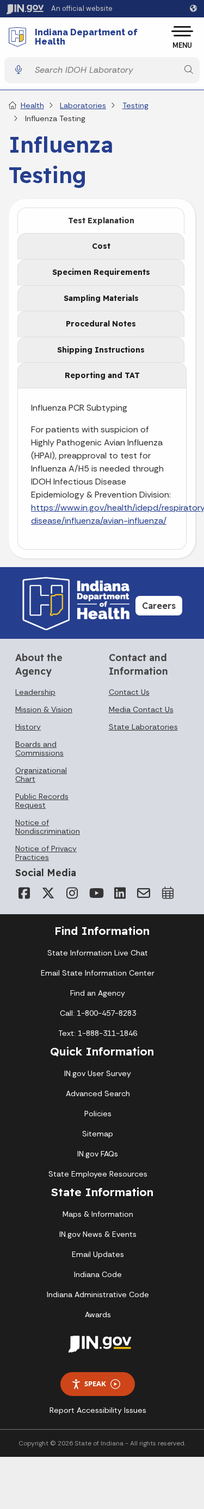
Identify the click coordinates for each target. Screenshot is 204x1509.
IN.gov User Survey (97, 1073)
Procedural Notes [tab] (101, 324)
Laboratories (83, 105)
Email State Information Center (97, 973)
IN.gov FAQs (97, 1154)
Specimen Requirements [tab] (101, 272)
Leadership (35, 692)
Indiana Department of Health (86, 37)
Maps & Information (98, 1214)
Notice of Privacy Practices (46, 853)
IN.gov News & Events (98, 1234)
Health (32, 105)
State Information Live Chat (97, 953)
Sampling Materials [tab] (101, 298)
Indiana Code (98, 1274)
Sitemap (97, 1134)
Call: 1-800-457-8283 (98, 1013)
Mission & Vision (43, 709)
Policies (98, 1113)
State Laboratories (143, 727)
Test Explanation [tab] (101, 220)
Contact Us (129, 692)
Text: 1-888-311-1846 (97, 1033)
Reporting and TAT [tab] (102, 375)
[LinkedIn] (119, 893)
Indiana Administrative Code (98, 1294)
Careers (159, 605)
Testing (135, 105)
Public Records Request (42, 800)
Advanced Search (98, 1093)
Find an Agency (97, 993)
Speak (95, 1383)
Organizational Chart (41, 774)
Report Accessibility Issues (98, 1410)
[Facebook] (24, 893)
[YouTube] (95, 893)
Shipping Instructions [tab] (101, 350)
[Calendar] (167, 893)
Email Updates (98, 1254)
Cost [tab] (101, 246)
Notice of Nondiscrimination (47, 827)
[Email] (143, 893)
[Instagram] (72, 893)
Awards (98, 1314)
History (28, 727)
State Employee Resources (97, 1174)
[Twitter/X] (48, 893)
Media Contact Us (141, 709)
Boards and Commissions (39, 748)
